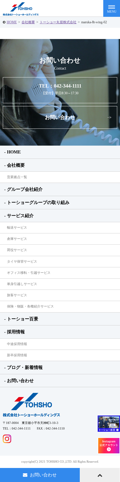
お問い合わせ (60, 117)
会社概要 (28, 22)
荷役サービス (17, 250)
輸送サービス (17, 227)
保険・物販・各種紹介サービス (30, 306)
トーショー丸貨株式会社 (58, 22)
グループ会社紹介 (25, 189)
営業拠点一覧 (17, 177)
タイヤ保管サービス (22, 261)
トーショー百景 (22, 318)
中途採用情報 (17, 344)
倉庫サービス (17, 239)
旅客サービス (17, 295)
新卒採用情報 (17, 355)
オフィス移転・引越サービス (29, 273)
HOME (12, 22)
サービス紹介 (20, 215)
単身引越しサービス (22, 284)
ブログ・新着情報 (25, 367)
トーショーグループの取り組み (38, 202)
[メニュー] (111, 8)
